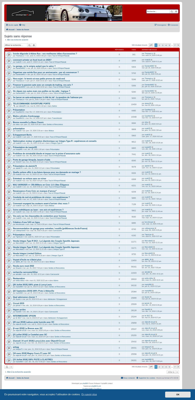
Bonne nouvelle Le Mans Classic (28, 122)
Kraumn (19, 268)
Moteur (51, 131)
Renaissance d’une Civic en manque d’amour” (35, 191)
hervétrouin (20, 224)
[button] (151, 45)
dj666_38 (19, 262)
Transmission (57, 118)
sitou (17, 124)
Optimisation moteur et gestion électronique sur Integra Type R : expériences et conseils (54, 141)
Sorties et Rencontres (55, 124)
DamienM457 (21, 68)
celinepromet (20, 230)
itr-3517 (18, 318)
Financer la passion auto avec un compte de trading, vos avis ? (43, 85)
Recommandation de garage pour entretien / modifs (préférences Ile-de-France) (50, 228)
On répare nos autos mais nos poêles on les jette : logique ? (41, 91)
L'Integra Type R (56, 143)
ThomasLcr (20, 56)
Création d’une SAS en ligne (26, 222)
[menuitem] (22, 25)
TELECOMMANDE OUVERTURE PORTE (31, 103)
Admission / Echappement (57, 299)
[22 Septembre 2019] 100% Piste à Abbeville (33, 291)
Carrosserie (57, 230)
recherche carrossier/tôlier (25, 272)
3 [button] (162, 45)
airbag (16, 347)
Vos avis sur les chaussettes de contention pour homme (39, 216)
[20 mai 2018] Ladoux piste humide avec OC (33, 322)
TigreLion (19, 237)
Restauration (19, 278)
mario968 (19, 287)
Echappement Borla (22, 135)
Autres (54, 106)
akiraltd (18, 274)
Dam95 (18, 312)
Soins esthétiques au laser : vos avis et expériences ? (38, 210)
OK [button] (177, 394)
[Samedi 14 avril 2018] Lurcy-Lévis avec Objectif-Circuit (39, 341)
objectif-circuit (21, 324)
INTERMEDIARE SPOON (24, 316)
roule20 (18, 62)
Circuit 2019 (18, 303)
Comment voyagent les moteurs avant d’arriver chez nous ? (41, 203)
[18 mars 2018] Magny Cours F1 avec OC (32, 353)
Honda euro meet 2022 (23, 266)
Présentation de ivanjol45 (25, 147)
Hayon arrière (19, 309)
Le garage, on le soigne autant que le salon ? (34, 66)
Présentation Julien (22, 235)
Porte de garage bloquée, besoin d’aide (31, 160)
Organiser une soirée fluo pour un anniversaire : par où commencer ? (46, 72)
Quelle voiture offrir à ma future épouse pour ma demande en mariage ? (47, 172)
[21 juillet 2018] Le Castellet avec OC (30, 334)
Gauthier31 (20, 112)
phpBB (85, 383)
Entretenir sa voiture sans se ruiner (29, 178)
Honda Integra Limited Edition (27, 253)
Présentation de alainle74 (25, 166)
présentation (19, 128)
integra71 (19, 349)
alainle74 (19, 168)
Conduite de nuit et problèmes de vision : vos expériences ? (41, 197)
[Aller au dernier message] (155, 53)
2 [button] (159, 45)
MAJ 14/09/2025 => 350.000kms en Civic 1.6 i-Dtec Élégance (41, 185)
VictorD (18, 162)
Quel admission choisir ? (25, 297)
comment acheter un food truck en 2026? (32, 60)
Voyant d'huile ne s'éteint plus (27, 260)
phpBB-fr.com (96, 386)
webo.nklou (20, 280)
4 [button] (166, 45)
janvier (18, 305)
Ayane (18, 299)
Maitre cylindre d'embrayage (26, 116)
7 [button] (174, 45)
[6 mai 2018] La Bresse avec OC (28, 328)
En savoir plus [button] (89, 394)
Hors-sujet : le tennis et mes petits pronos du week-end (39, 79)
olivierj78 (22, 106)
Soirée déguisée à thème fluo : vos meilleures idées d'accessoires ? (45, 54)
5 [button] (169, 45)
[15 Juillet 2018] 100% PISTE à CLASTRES (33, 359)
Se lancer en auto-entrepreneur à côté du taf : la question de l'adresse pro (47, 97)
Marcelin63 (20, 243)
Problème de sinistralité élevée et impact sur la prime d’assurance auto (46, 153)
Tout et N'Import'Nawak (60, 56)
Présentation (19, 110)
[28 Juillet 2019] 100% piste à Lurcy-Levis (32, 285)
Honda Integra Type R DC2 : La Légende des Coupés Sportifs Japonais (46, 241)
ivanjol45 (19, 149)
